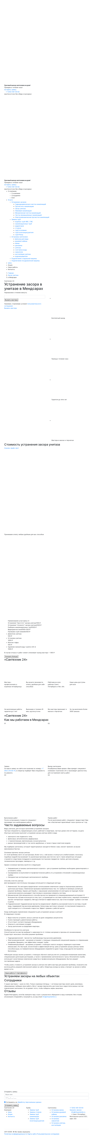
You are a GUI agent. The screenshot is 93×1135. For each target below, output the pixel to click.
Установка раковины (58, 1116)
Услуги (10, 200)
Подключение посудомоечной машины (26, 261)
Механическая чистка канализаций (28, 213)
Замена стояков (35, 1112)
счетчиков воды (21, 250)
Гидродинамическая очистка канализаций (30, 204)
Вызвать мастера (11, 300)
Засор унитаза (20, 208)
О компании (12, 191)
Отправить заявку (11, 1105)
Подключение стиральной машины (24, 258)
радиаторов (19, 226)
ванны (17, 243)
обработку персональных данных (29, 1102)
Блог (13, 198)
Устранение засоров (19, 202)
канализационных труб (23, 224)
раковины (18, 245)
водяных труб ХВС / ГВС (24, 221)
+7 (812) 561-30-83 (12, 92)
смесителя (19, 252)
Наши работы (13, 267)
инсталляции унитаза (23, 254)
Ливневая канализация (23, 211)
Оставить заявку (10, 90)
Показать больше (11, 656)
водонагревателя (21, 256)
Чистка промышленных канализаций (28, 215)
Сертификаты (21, 973)
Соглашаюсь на (23, 1102)
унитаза (18, 248)
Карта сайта (32, 1134)
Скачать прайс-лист (11, 448)
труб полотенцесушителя (24, 232)
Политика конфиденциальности (15, 1134)
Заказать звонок (76, 1110)
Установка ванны (57, 1110)
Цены (10, 263)
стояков (18, 228)
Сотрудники (16, 195)
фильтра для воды (21, 239)
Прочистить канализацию (24, 206)
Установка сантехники (20, 237)
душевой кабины (21, 241)
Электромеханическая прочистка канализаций (32, 217)
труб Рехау (19, 235)
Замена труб (16, 219)
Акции (10, 265)
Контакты (11, 269)
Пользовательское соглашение (48, 1134)
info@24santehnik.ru (49, 997)
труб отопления (21, 230)
